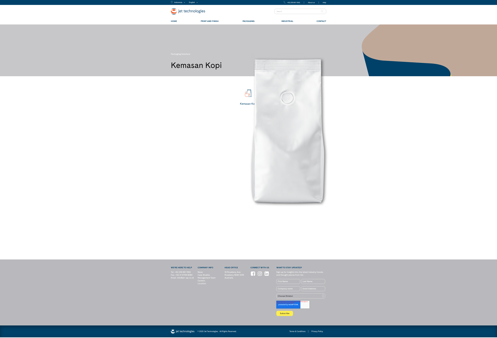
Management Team (206, 278)
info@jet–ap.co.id (185, 278)
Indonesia (178, 2)
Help (324, 2)
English (192, 2)
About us (311, 2)
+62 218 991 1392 (293, 2)
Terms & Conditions (297, 331)
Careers (201, 280)
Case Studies (204, 275)
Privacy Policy (317, 331)
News (200, 272)
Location (202, 283)
